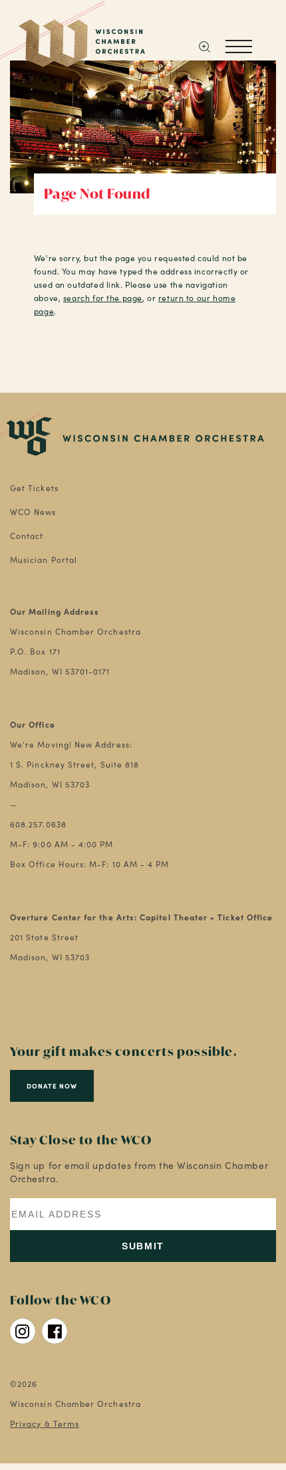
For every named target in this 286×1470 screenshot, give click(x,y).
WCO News (33, 512)
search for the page (102, 298)
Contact (27, 536)
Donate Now (52, 1086)
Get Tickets (34, 488)
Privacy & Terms (44, 1423)
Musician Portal (43, 560)
